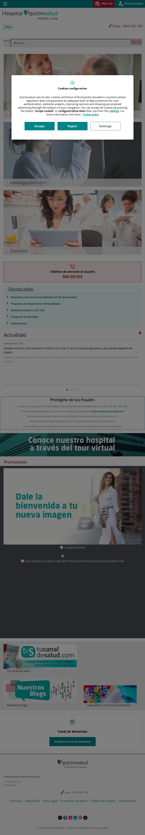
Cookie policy (91, 114)
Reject (72, 126)
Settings (105, 126)
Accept (39, 126)
